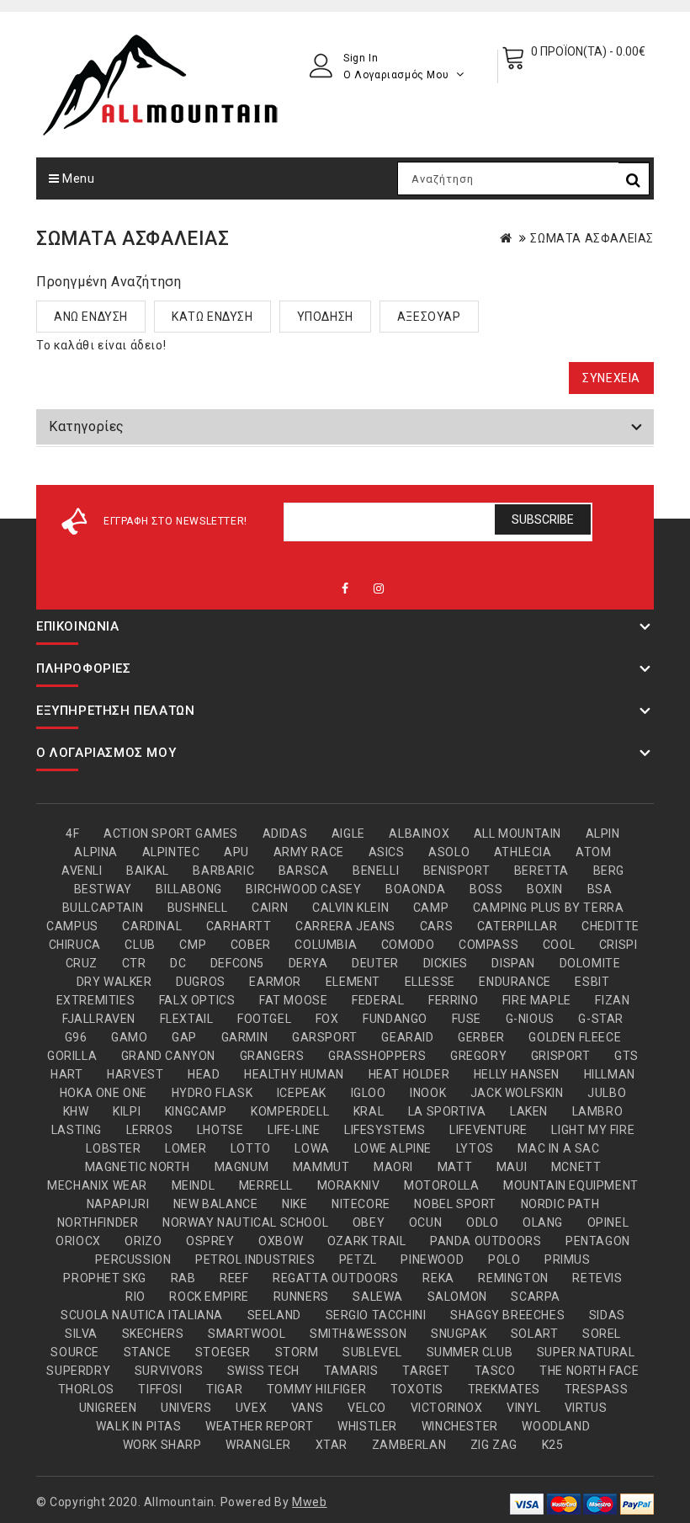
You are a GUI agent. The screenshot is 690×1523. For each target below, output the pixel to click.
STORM (297, 1352)
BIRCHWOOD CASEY (303, 889)
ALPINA (96, 852)
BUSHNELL (197, 907)
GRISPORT (561, 1055)
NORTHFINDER (98, 1222)
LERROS (149, 1130)
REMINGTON (513, 1278)
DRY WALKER (114, 981)
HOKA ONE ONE (103, 1093)
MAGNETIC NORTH (137, 1167)
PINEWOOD (432, 1259)
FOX (327, 1018)
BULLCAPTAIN (103, 907)
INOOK (428, 1093)
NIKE (294, 1204)
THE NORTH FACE (589, 1370)
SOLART (535, 1333)
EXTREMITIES (95, 1000)
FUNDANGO (395, 1018)
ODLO (482, 1222)
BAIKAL (147, 870)
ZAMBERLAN (409, 1444)
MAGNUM (242, 1167)
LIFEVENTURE (488, 1130)
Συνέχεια (611, 378)
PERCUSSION (133, 1259)
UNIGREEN (108, 1407)
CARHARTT (239, 926)
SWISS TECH (263, 1370)
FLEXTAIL (187, 1018)
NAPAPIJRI (118, 1204)
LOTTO (251, 1148)
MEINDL (193, 1185)
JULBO (606, 1093)
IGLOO (368, 1093)
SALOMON (457, 1296)
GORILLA (72, 1055)
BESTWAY (103, 889)
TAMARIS (351, 1370)
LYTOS (475, 1148)
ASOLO (449, 852)
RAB (183, 1278)
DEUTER (375, 963)
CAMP (430, 907)
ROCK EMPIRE (209, 1296)
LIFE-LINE (294, 1130)
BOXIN (545, 889)
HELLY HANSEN (517, 1074)
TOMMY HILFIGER (316, 1389)
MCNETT (576, 1167)
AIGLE (348, 833)
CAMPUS (72, 926)
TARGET (426, 1370)
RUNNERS (301, 1296)
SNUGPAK (458, 1333)
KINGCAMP (196, 1111)
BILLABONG (188, 889)
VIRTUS (586, 1407)
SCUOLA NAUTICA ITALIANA (142, 1315)
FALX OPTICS (197, 1000)
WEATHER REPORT (259, 1426)
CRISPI (618, 944)
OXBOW (280, 1241)
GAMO (129, 1037)
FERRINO (453, 1000)
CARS (436, 926)
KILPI (127, 1111)
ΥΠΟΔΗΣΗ (325, 316)
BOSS (486, 889)
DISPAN (513, 963)
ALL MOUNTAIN (517, 833)
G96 (76, 1037)
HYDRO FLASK (212, 1093)
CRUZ (82, 963)
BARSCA (304, 870)
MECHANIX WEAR (97, 1185)
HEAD (204, 1074)
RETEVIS (597, 1278)
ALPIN (603, 833)
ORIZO (143, 1241)
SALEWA (378, 1296)
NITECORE (361, 1204)
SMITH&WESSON (358, 1333)
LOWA (312, 1148)
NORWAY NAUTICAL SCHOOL (245, 1222)
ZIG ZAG (494, 1444)
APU (236, 852)
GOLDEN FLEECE (574, 1037)
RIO (135, 1296)
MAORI (393, 1167)
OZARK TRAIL (366, 1241)
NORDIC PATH (560, 1204)
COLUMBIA (326, 944)
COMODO (408, 944)
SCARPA (535, 1296)
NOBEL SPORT (455, 1204)
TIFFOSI (160, 1389)
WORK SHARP (162, 1444)
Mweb (309, 1502)
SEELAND (274, 1315)
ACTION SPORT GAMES (171, 833)
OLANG (543, 1222)
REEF (234, 1278)
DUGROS (201, 981)
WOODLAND (556, 1426)
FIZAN (612, 1000)
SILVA (81, 1333)
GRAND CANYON (168, 1055)
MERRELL (266, 1185)
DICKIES (445, 963)
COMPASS (488, 944)
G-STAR (601, 1018)
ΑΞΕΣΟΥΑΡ (429, 316)
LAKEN (529, 1111)
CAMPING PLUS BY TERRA (548, 907)
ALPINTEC (171, 852)
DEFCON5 (237, 963)
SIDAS (607, 1315)
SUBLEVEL (372, 1352)
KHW (76, 1111)
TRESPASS (597, 1389)
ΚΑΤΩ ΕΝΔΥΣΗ (212, 316)
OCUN (425, 1222)
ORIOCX (78, 1241)
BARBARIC (223, 870)
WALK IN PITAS (139, 1426)
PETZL (358, 1259)
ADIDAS (285, 833)
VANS (307, 1407)
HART (66, 1074)
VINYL (523, 1407)
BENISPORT (456, 870)
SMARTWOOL (246, 1333)
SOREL (601, 1333)
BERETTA (541, 870)
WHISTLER (367, 1426)
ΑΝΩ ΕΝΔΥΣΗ (91, 316)
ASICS (387, 852)
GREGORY (478, 1055)
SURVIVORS (169, 1370)
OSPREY (210, 1241)
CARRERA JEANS (345, 926)
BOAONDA (415, 889)
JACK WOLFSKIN (517, 1093)
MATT (455, 1167)
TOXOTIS (416, 1389)
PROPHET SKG (104, 1278)
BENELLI (376, 870)
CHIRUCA (75, 944)
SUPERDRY (78, 1370)
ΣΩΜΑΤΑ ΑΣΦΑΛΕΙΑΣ (592, 238)
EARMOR (275, 981)
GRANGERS (272, 1055)
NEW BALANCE (215, 1204)
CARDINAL (152, 926)
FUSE (466, 1018)
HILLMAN (609, 1074)
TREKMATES (504, 1389)
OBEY (369, 1222)
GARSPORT (325, 1037)
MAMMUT (321, 1167)
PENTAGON (597, 1241)
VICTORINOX (447, 1407)
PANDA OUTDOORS (485, 1241)
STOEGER (223, 1352)
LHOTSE (220, 1130)
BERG (608, 870)
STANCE (148, 1352)
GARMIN (244, 1037)
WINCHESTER (460, 1426)
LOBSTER (113, 1148)
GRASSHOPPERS (377, 1055)
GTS (626, 1055)
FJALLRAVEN (98, 1018)
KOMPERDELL (290, 1111)
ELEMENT (353, 981)
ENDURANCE (514, 981)
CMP (192, 944)
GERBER (481, 1037)
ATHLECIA (523, 852)
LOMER (185, 1148)
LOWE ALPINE (393, 1148)
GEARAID (407, 1037)
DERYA (308, 963)
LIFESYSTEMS (385, 1130)
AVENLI (82, 870)
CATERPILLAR (517, 926)
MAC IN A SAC (558, 1148)
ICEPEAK (301, 1093)
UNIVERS (186, 1407)
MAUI (511, 1167)
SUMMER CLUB (470, 1352)
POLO (504, 1259)
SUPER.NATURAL (586, 1352)
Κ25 (553, 1444)
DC (178, 963)
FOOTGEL (264, 1018)
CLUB (140, 944)
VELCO (367, 1407)
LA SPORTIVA (447, 1111)
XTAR (332, 1444)
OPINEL (608, 1222)
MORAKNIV (348, 1185)
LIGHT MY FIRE (592, 1130)
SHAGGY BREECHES (507, 1315)
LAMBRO (598, 1111)
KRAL (368, 1111)
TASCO (495, 1370)
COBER (251, 944)
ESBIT (592, 981)
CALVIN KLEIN (350, 907)
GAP (184, 1037)
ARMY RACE (308, 852)
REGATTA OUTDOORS (336, 1278)
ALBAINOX (419, 833)
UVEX (251, 1407)
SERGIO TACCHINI (376, 1315)
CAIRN (270, 907)
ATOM (593, 852)
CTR (134, 963)
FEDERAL (378, 1000)
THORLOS (86, 1389)
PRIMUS (567, 1259)
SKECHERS (153, 1333)
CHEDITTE (610, 926)
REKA (438, 1278)
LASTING (76, 1130)
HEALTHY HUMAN (294, 1074)
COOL (559, 944)
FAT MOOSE (293, 1000)
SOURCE (74, 1352)
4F (72, 833)
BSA (600, 889)
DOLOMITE (590, 963)
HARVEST (135, 1074)
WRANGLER (258, 1444)
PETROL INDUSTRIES (255, 1259)
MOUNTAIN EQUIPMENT (571, 1185)
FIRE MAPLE (536, 1000)
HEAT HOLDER (409, 1074)
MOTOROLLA (441, 1185)
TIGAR (224, 1389)
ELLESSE (430, 981)
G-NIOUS (530, 1018)
